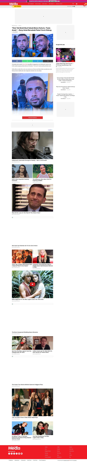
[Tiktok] (71, 6)
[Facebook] (67, 6)
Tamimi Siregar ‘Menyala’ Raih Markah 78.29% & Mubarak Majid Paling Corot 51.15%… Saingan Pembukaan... (65, 79)
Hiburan (20, 25)
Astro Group (74, 460)
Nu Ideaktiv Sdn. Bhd (66, 460)
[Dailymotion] (74, 6)
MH (56, 66)
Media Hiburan (14, 25)
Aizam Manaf (63, 82)
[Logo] (13, 4)
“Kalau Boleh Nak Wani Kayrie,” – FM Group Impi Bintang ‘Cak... (65, 64)
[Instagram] (69, 6)
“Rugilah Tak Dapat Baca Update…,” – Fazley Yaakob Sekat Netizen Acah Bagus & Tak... (65, 95)
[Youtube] (73, 6)
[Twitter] (70, 6)
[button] (73, 3)
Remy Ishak (25, 64)
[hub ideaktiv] (76, 3)
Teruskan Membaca (32, 117)
